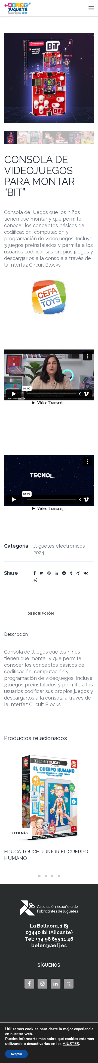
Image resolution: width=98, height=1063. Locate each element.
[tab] (40, 616)
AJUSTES (71, 1043)
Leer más (20, 833)
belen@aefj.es (49, 945)
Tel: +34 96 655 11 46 (49, 939)
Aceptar (16, 1054)
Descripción (40, 614)
